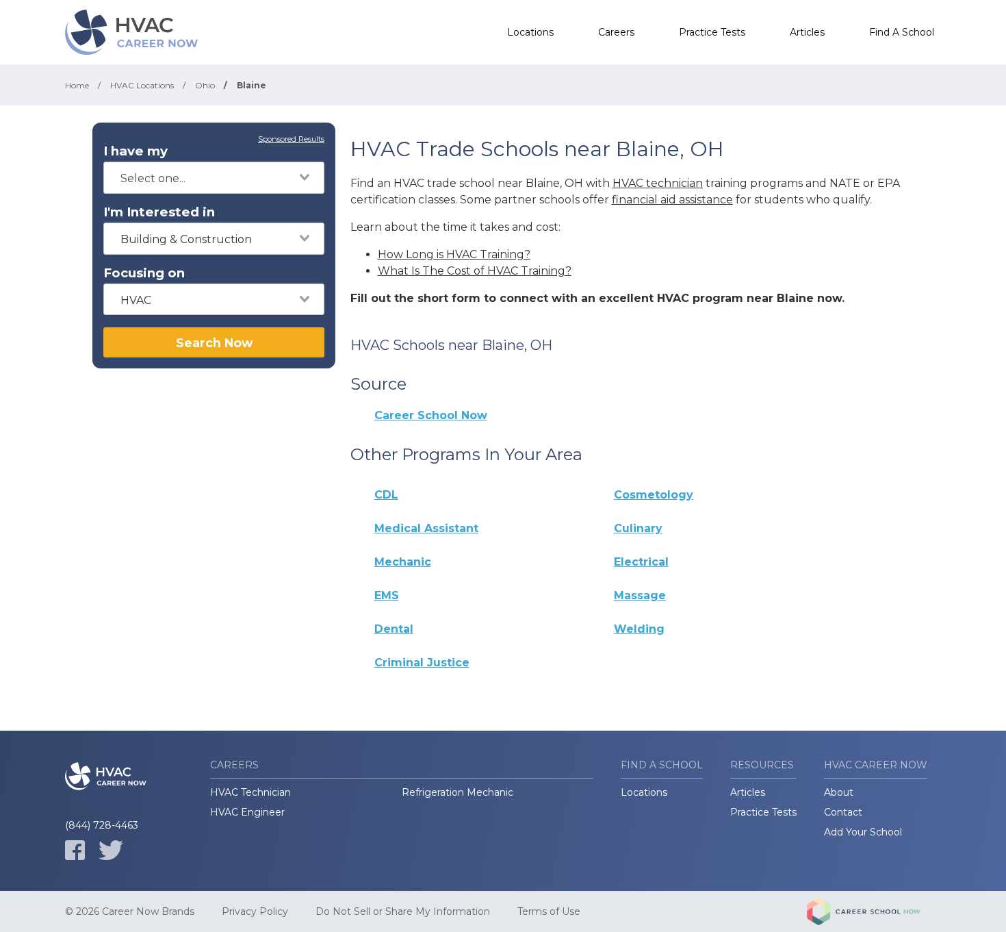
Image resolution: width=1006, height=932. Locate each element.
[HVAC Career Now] (133, 32)
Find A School (901, 32)
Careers (616, 32)
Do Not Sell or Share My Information (402, 911)
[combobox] (214, 177)
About (838, 792)
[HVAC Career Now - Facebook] (75, 850)
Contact (843, 812)
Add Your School (863, 832)
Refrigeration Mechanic (457, 792)
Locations (530, 32)
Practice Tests (712, 32)
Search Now (214, 343)
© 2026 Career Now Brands (129, 911)
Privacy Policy (255, 911)
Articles (807, 32)
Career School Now (430, 415)
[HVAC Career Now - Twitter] (111, 850)
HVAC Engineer (247, 812)
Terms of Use (548, 911)
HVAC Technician (250, 792)
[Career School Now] (874, 911)
